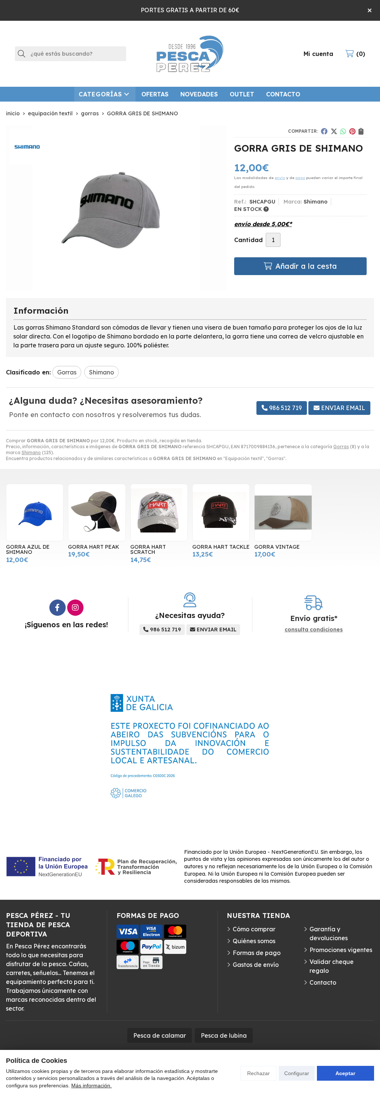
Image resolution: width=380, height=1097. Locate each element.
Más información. (91, 1085)
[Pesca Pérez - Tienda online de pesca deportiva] (190, 54)
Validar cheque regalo (331, 966)
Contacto (322, 982)
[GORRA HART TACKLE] (221, 512)
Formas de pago (257, 952)
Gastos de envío (256, 964)
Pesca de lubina (224, 1035)
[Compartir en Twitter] (334, 131)
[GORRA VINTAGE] (283, 512)
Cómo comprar (254, 929)
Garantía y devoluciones (328, 933)
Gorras (341, 446)
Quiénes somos (254, 941)
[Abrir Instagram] (75, 607)
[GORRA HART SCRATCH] (159, 512)
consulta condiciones (314, 630)
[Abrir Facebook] (57, 607)
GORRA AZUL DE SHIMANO (28, 549)
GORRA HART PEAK (93, 546)
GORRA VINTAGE (277, 546)
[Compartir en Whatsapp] (343, 131)
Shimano (31, 452)
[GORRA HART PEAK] (96, 512)
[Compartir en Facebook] (324, 131)
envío (280, 177)
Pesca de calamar (159, 1035)
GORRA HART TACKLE (221, 546)
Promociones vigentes (340, 950)
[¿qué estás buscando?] (70, 53)
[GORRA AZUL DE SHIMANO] (34, 512)
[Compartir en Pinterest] (352, 131)
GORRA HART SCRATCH (148, 549)
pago (300, 177)
